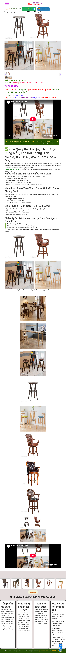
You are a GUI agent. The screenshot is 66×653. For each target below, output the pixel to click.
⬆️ (61, 645)
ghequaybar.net (43, 651)
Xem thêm (33, 592)
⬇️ (61, 650)
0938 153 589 (56, 651)
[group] (33, 41)
